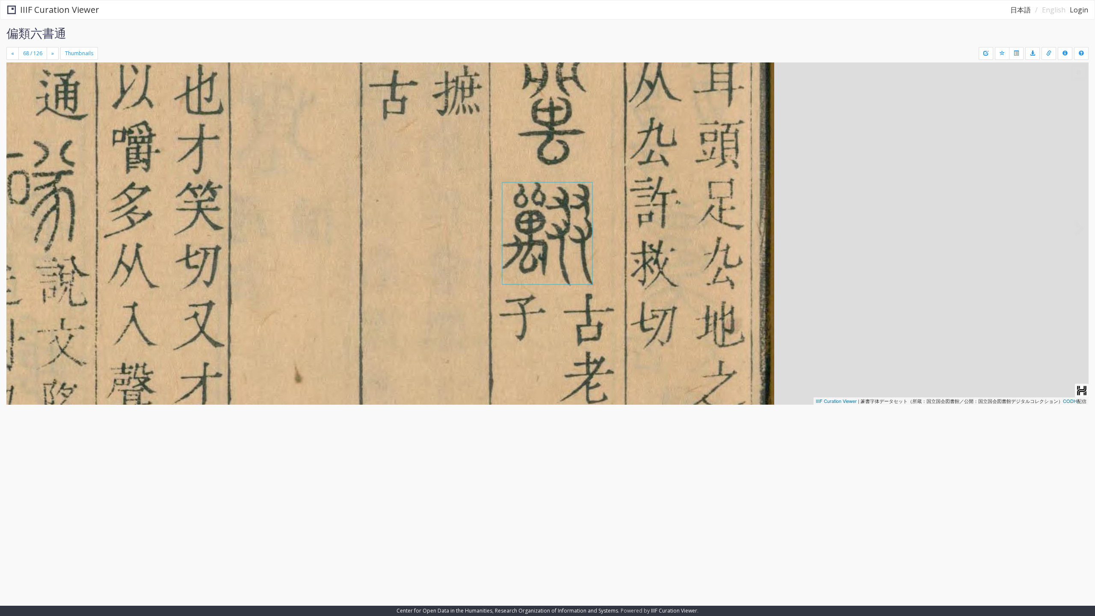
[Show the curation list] (1016, 53)
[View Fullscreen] (16, 98)
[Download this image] (1032, 53)
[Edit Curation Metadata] (986, 53)
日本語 (1020, 10)
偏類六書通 (36, 33)
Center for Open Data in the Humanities (444, 610)
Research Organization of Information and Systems (556, 610)
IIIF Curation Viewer (59, 9)
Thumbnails (79, 53)
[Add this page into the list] (1002, 53)
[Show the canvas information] (1049, 53)
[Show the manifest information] (1065, 53)
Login (1079, 10)
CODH (1070, 400)
